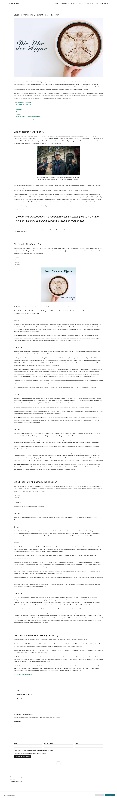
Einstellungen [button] (99, 795)
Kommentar (17, 721)
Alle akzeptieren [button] (110, 795)
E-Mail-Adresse (49, 743)
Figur (30, 674)
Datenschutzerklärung (16, 777)
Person (18, 107)
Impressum (13, 779)
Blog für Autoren (14, 3)
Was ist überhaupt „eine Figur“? (23, 102)
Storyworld (54, 143)
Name (16, 743)
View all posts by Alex (23, 694)
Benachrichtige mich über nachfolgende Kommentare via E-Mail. (34, 750)
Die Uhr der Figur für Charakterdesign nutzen (27, 116)
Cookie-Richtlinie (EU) (16, 781)
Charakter (18, 674)
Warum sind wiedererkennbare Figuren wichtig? (28, 119)
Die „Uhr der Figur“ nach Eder (23, 104)
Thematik (18, 114)
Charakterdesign (25, 674)
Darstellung (19, 109)
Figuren (35, 643)
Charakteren (67, 82)
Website (77, 743)
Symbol (18, 111)
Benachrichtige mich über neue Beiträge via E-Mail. (30, 753)
